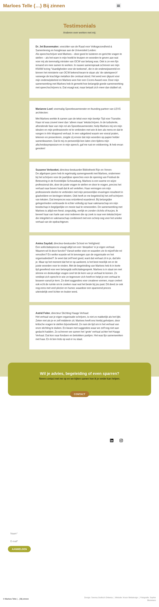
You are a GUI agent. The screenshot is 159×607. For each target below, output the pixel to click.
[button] (118, 5)
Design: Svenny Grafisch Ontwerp (98, 597)
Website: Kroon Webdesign (126, 597)
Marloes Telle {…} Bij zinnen (34, 5)
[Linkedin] (112, 440)
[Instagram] (121, 440)
